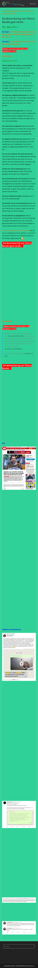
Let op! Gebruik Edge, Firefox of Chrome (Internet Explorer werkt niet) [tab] (17, 12)
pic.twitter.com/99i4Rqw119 (13, 349)
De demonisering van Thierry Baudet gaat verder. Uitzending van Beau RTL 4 (18, 34)
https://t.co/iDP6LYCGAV (15, 336)
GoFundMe (7, 56)
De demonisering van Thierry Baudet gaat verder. (18, 42)
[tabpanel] (19, 478)
